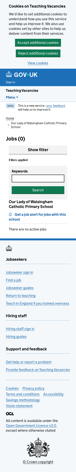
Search (38, 190)
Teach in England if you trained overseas (37, 303)
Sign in (10, 82)
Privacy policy (33, 388)
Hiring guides (16, 336)
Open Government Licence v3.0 (31, 425)
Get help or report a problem (28, 362)
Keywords (20, 171)
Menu (10, 97)
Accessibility (53, 394)
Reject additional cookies (38, 53)
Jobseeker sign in (19, 272)
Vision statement (19, 406)
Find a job (13, 280)
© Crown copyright (38, 462)
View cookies (38, 63)
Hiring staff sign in (20, 329)
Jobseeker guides (20, 288)
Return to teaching (20, 295)
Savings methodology (23, 400)
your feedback (55, 105)
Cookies (12, 388)
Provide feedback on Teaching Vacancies (38, 369)
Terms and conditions (23, 394)
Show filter (38, 149)
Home (10, 118)
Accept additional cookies (38, 42)
